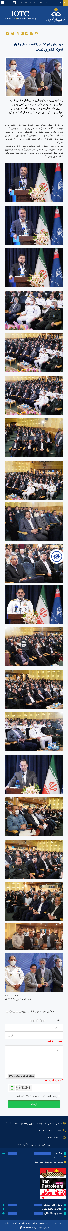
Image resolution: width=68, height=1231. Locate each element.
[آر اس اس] (14, 3)
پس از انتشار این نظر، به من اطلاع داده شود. (36, 1096)
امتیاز (58, 1020)
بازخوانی (12, 1087)
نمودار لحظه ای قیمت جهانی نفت (48, 1162)
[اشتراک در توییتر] (27, 33)
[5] (44, 1020)
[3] (37, 1020)
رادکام (34, 1227)
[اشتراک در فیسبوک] (31, 33)
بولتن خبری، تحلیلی (54, 1157)
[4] (40, 1020)
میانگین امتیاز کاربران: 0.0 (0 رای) (38, 1011)
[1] (30, 1020)
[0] (7, 1011)
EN (60, 3)
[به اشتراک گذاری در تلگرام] (7, 33)
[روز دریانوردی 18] (34, 76)
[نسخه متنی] (12, 33)
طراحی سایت (43, 1227)
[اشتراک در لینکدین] (22, 33)
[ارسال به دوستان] (36, 33)
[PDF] (17, 33)
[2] (34, 1020)
